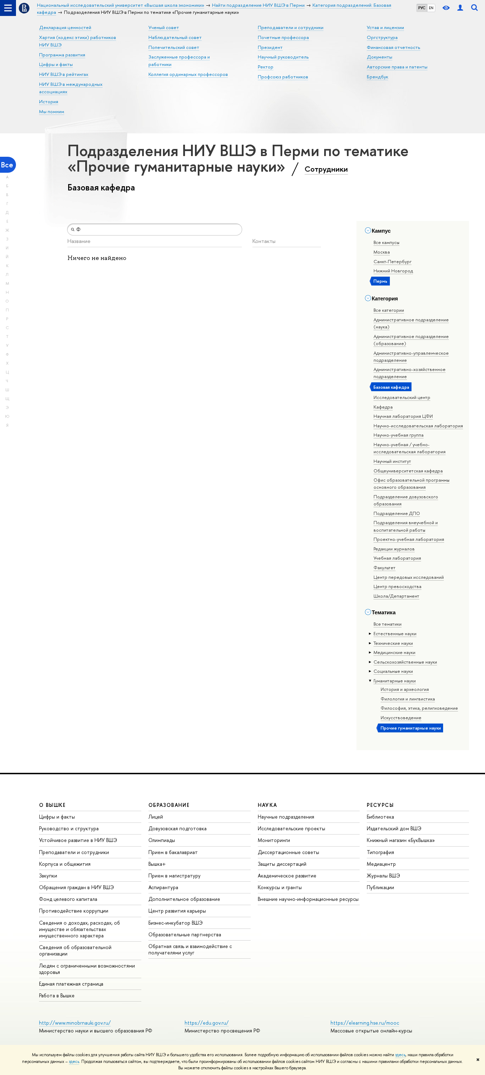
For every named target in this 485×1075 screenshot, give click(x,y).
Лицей (155, 816)
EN (431, 7)
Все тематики (388, 624)
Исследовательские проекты (291, 828)
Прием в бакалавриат (173, 852)
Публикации (380, 887)
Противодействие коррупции (73, 910)
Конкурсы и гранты (280, 887)
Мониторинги (274, 840)
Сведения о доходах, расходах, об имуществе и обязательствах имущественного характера (79, 929)
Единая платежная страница (71, 983)
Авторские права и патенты (397, 66)
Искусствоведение (401, 717)
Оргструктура (382, 37)
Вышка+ (157, 863)
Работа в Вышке (57, 995)
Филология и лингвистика (408, 699)
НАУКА (267, 805)
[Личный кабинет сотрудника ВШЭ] (460, 8)
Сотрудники (326, 169)
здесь (400, 1055)
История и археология (405, 689)
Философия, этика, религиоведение (419, 708)
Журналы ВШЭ (383, 875)
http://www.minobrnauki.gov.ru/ (75, 1022)
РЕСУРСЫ (380, 805)
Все (7, 165)
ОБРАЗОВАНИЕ (169, 805)
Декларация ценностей (65, 27)
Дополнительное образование (184, 899)
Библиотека (380, 816)
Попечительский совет (173, 47)
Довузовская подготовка (177, 828)
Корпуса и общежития (65, 863)
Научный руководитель (283, 57)
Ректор (265, 66)
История (48, 101)
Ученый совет (163, 27)
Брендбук (377, 76)
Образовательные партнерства (184, 934)
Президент (270, 47)
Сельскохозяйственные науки (405, 662)
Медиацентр (381, 863)
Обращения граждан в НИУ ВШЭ (76, 887)
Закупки (48, 875)
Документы (379, 57)
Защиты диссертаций (282, 863)
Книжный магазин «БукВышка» (401, 840)
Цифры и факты (56, 64)
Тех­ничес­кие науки (393, 643)
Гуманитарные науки (395, 680)
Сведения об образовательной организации (75, 950)
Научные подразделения (286, 816)
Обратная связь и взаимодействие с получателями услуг (190, 949)
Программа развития (62, 54)
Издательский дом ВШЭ (394, 828)
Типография (380, 852)
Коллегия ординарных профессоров (188, 74)
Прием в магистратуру (174, 875)
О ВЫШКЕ (52, 805)
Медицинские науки (394, 652)
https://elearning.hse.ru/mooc (365, 1022)
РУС (421, 7)
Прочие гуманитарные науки (411, 728)
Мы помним (51, 111)
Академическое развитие (287, 875)
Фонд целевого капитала (68, 899)
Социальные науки (393, 671)
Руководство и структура (69, 828)
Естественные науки (395, 633)
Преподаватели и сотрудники (290, 27)
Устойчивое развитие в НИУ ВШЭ (78, 840)
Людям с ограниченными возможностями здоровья (87, 968)
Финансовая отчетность (393, 47)
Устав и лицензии (385, 27)
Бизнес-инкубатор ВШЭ (175, 922)
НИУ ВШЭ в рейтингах (63, 74)
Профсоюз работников (283, 76)
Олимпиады (161, 840)
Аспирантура (163, 887)
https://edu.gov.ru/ (207, 1022)
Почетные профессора (283, 37)
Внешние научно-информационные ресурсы (308, 899)
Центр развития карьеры (177, 910)
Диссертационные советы (288, 852)
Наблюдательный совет (175, 37)
